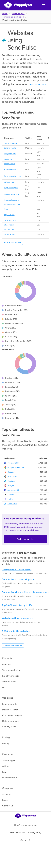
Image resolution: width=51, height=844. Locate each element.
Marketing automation (13, 17)
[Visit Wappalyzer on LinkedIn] (29, 840)
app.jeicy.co (9, 215)
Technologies (18, 13)
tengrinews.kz (10, 148)
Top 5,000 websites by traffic (17, 605)
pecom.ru (8, 159)
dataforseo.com (11, 143)
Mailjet (10, 499)
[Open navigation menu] (43, 5)
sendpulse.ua (9, 164)
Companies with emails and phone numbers (25, 592)
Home (5, 13)
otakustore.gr (10, 220)
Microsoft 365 (13, 463)
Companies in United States (16, 569)
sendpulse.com (37, 84)
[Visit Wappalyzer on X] (25, 840)
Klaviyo (11, 494)
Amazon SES (13, 490)
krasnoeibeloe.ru (11, 200)
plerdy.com (9, 225)
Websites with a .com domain (17, 618)
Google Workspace (16, 467)
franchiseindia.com (12, 176)
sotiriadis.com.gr (11, 169)
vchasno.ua (9, 182)
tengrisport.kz (10, 153)
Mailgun (11, 485)
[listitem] (25, 664)
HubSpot (11, 472)
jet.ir (6, 209)
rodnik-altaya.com (12, 204)
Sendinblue (12, 503)
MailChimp (12, 476)
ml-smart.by (9, 234)
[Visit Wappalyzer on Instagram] (22, 840)
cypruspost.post (11, 188)
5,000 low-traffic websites (15, 631)
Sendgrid (11, 481)
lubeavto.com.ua (11, 194)
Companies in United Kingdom (18, 579)
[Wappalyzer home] (18, 5)
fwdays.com (9, 229)
